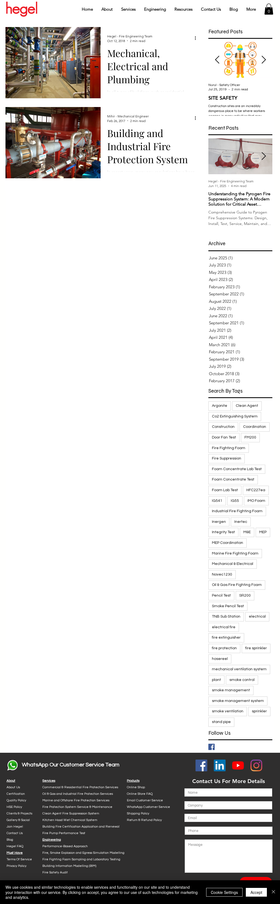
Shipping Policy (138, 813)
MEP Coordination (227, 543)
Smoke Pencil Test (228, 606)
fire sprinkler (256, 648)
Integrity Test (223, 532)
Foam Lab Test (225, 490)
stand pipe (221, 722)
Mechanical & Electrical (232, 564)
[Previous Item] (217, 60)
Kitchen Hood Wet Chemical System (69, 820)
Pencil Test (221, 595)
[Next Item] (263, 60)
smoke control (242, 680)
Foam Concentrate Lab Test (237, 469)
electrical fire (223, 627)
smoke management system (238, 701)
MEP (263, 532)
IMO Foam (256, 501)
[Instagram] (256, 765)
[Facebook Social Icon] (201, 765)
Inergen (219, 522)
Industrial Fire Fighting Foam (237, 511)
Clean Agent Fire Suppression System (70, 813)
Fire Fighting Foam (228, 448)
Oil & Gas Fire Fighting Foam (237, 585)
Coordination (254, 427)
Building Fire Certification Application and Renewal (80, 826)
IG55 (235, 501)
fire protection (224, 648)
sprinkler (259, 711)
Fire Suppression (226, 458)
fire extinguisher (226, 637)
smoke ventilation (227, 711)
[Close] (273, 892)
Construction (223, 427)
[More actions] (197, 38)
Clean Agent (247, 406)
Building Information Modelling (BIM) (69, 866)
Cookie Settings (224, 892)
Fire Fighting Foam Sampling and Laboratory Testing (81, 859)
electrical (257, 616)
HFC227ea (255, 490)
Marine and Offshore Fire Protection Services (75, 800)
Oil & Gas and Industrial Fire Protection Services (77, 794)
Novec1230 (222, 574)
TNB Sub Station (226, 616)
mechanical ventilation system (239, 669)
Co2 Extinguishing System (235, 416)
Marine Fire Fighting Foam (235, 553)
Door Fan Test (224, 437)
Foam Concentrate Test (233, 479)
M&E (247, 532)
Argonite (219, 406)
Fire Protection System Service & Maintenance (77, 807)
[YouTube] (238, 765)
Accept (256, 892)
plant (216, 680)
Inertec (240, 522)
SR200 (245, 595)
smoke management (231, 690)
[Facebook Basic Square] (211, 747)
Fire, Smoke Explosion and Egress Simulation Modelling (83, 853)
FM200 (250, 437)
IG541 (217, 501)
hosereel (220, 659)
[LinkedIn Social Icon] (220, 765)
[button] (107, 9)
